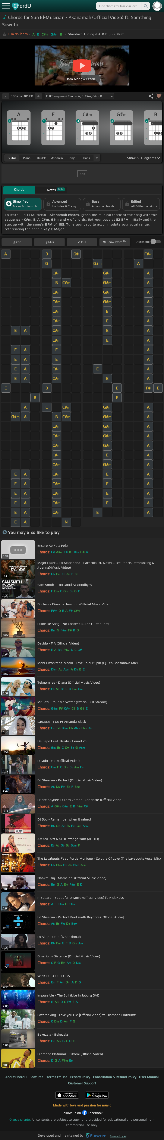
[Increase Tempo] (38, 96)
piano (27, 158)
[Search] (145, 6)
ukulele (41, 158)
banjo (71, 158)
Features (36, 1077)
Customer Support (82, 1083)
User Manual (149, 1077)
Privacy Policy (80, 1077)
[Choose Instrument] (97, 158)
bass (86, 158)
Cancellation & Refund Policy (114, 1077)
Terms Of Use (56, 1077)
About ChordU (16, 1077)
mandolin (56, 158)
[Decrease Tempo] (5, 96)
